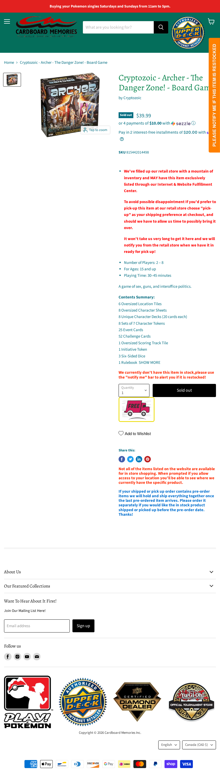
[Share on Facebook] (122, 459)
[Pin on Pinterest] (147, 459)
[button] (167, 123)
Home (9, 62)
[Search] (161, 27)
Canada (196, 744)
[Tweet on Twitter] (130, 459)
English (166, 744)
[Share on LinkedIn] (139, 459)
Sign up (83, 626)
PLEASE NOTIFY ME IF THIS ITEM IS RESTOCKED (214, 95)
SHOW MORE (149, 362)
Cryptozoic (132, 98)
